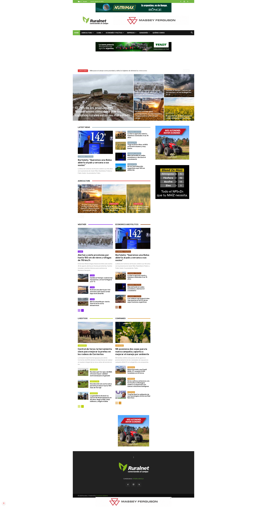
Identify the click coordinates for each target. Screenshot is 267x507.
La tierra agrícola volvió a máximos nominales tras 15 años (138, 135)
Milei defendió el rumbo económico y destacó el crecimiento (136, 157)
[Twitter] (187, 1)
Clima (99, 33)
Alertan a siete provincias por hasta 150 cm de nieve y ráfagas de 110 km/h (94, 257)
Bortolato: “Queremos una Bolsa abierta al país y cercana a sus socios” (95, 162)
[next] (188, 70)
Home (76, 33)
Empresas (131, 33)
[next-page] (82, 216)
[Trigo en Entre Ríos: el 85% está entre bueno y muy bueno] (120, 146)
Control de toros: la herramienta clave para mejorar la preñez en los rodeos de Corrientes (95, 351)
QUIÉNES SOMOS (159, 33)
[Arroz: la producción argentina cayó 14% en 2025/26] (120, 167)
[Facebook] (180, 1)
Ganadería (143, 33)
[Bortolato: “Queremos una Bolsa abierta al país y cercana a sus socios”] (95, 142)
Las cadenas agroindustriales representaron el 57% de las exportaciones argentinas (138, 300)
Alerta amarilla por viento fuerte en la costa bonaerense (100, 303)
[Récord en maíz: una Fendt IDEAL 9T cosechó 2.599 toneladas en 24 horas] (120, 370)
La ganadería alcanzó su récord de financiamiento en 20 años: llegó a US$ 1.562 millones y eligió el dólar (101, 398)
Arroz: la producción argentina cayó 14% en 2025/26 (136, 168)
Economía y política (114, 33)
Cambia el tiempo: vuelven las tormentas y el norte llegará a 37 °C (101, 280)
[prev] (184, 70)
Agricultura (87, 33)
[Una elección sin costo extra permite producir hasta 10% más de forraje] (83, 384)
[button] (191, 33)
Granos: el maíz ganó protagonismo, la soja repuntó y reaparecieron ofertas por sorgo (89, 207)
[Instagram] (184, 1)
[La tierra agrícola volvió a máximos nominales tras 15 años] (120, 135)
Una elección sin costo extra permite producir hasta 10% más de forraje (101, 386)
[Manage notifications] (3, 503)
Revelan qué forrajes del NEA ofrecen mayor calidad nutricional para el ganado (101, 374)
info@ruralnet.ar (138, 479)
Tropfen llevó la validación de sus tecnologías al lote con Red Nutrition (138, 396)
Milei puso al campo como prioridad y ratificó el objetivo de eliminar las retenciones (118, 71)
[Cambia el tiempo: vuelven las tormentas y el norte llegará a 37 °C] (179, 85)
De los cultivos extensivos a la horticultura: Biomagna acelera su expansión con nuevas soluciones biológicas (138, 383)
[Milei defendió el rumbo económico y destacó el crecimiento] (120, 157)
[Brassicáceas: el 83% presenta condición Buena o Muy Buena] (179, 109)
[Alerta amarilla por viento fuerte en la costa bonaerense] (83, 302)
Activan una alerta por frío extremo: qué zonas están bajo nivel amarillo (100, 291)
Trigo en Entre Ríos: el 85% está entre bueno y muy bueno (137, 146)
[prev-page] (79, 216)
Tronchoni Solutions (102, 496)
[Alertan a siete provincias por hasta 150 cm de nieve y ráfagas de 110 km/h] (149, 85)
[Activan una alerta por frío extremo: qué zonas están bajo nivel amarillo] (83, 290)
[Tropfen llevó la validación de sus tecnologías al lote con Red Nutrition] (120, 395)
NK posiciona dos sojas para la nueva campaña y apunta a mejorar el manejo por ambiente (132, 351)
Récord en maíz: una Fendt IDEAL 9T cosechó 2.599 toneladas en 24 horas (137, 371)
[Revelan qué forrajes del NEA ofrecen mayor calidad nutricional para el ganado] (83, 372)
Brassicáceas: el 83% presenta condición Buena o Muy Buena (114, 208)
